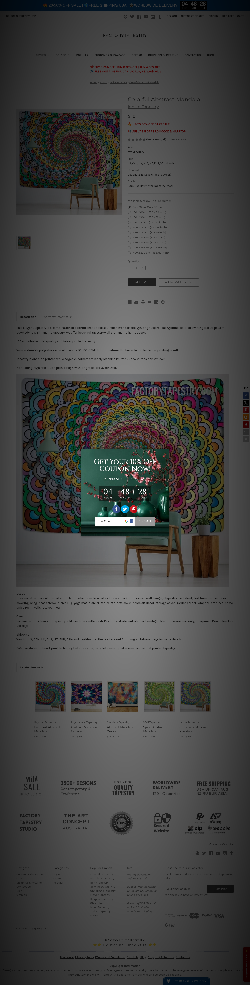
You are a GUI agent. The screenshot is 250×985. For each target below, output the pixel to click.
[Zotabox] (166, 533)
